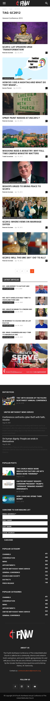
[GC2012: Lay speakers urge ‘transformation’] (25, 33)
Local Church (8, 533)
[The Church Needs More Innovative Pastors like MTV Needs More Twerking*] (8, 471)
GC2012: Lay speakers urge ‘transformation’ (17, 48)
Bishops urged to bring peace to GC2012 (21, 187)
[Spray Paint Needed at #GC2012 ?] (25, 104)
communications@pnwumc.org (29, 671)
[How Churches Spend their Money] (8, 499)
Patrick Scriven (7, 52)
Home (4, 9)
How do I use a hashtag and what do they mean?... (24, 83)
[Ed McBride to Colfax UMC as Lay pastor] (41, 324)
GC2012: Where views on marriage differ (21, 223)
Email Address (9, 514)
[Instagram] (21, 686)
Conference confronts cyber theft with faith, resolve (23, 418)
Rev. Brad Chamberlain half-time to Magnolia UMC (16, 333)
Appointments (8, 289)
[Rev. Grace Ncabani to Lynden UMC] (41, 312)
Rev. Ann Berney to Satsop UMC (15, 286)
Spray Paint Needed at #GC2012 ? (21, 117)
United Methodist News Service (14, 43)
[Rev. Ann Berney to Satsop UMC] (41, 289)
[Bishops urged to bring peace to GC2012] (25, 172)
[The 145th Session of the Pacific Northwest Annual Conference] (8, 401)
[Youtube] (34, 686)
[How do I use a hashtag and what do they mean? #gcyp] (25, 68)
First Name (7, 520)
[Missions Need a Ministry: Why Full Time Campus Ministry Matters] (25, 137)
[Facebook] (15, 686)
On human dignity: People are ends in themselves (20, 440)
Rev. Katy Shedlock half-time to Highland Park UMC (16, 299)
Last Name (6, 526)
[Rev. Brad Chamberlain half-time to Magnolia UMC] (41, 335)
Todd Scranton (7, 156)
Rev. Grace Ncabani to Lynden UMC (17, 309)
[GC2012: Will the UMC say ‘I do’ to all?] (25, 243)
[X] (28, 686)
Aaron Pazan (7, 88)
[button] (4, 3)
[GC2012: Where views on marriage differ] (25, 208)
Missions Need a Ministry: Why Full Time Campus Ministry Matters (23, 152)
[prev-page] (17, 271)
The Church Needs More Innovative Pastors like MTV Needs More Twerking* (30, 471)
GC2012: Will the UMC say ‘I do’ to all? (24, 257)
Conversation (8, 78)
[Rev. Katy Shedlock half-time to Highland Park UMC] (41, 301)
